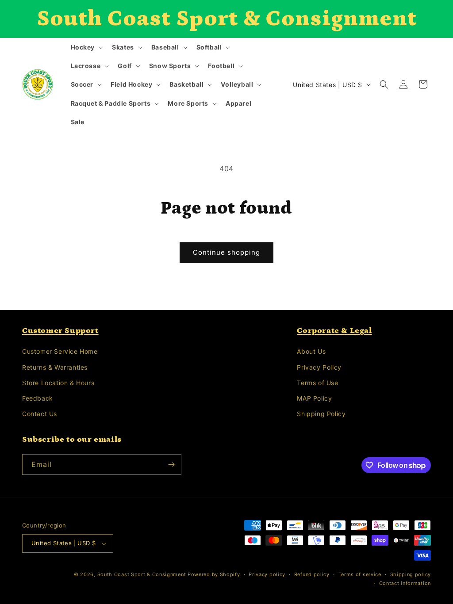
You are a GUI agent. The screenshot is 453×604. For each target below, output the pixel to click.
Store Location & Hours (58, 382)
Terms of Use (317, 382)
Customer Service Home (60, 351)
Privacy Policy (319, 367)
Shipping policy (410, 574)
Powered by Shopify (214, 574)
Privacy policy (267, 574)
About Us (311, 351)
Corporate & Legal (334, 330)
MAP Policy (314, 398)
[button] (86, 47)
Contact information (405, 583)
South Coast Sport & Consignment (141, 574)
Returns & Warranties (55, 367)
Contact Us (39, 413)
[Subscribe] (171, 464)
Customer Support (60, 330)
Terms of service (359, 574)
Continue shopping (226, 252)
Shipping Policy (321, 413)
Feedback (37, 398)
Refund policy (312, 574)
